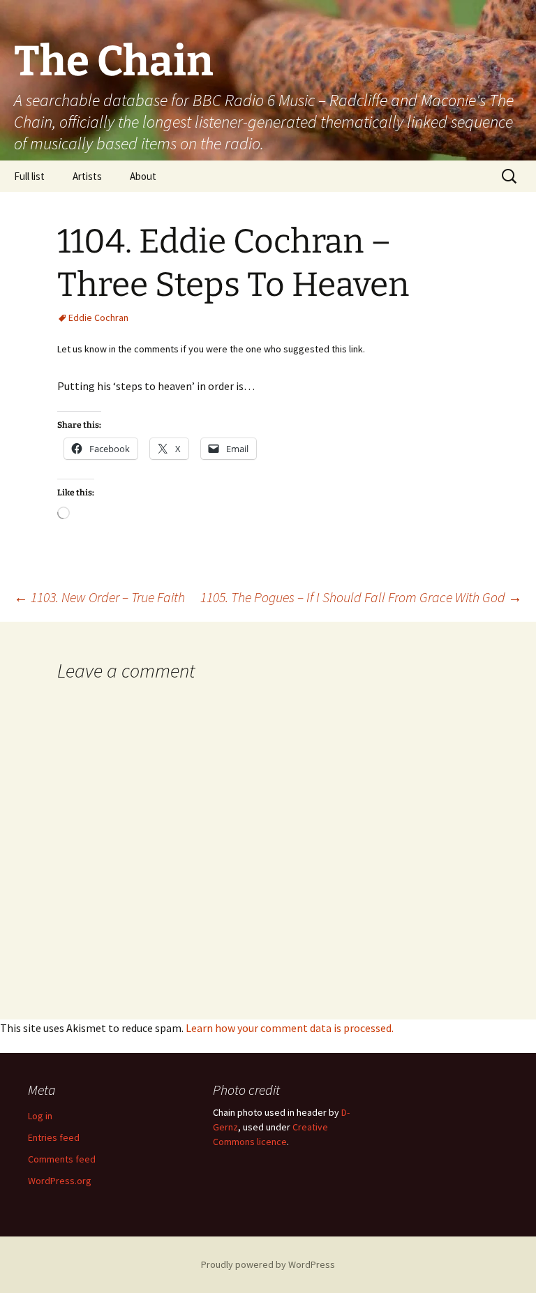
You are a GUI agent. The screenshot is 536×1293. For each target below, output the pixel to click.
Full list (29, 176)
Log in (40, 1115)
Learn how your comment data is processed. (290, 1028)
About (143, 176)
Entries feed (54, 1137)
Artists (87, 176)
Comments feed (62, 1159)
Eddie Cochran (98, 317)
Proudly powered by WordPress (268, 1264)
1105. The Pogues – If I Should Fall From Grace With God (361, 597)
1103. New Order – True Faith (99, 597)
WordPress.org (59, 1180)
